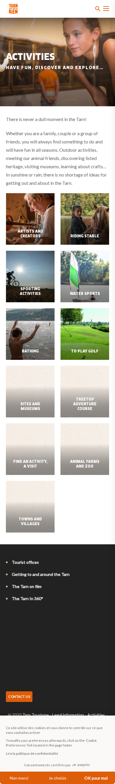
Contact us (19, 696)
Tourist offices (25, 562)
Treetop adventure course (84, 404)
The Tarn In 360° (27, 598)
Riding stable (84, 236)
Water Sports (85, 294)
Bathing (30, 351)
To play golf (84, 351)
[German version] (25, 614)
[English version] (17, 614)
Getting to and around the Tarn (41, 574)
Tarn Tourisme (35, 714)
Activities (96, 714)
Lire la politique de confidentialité (32, 753)
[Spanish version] (34, 614)
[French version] (9, 614)
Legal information (68, 714)
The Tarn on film (27, 586)
